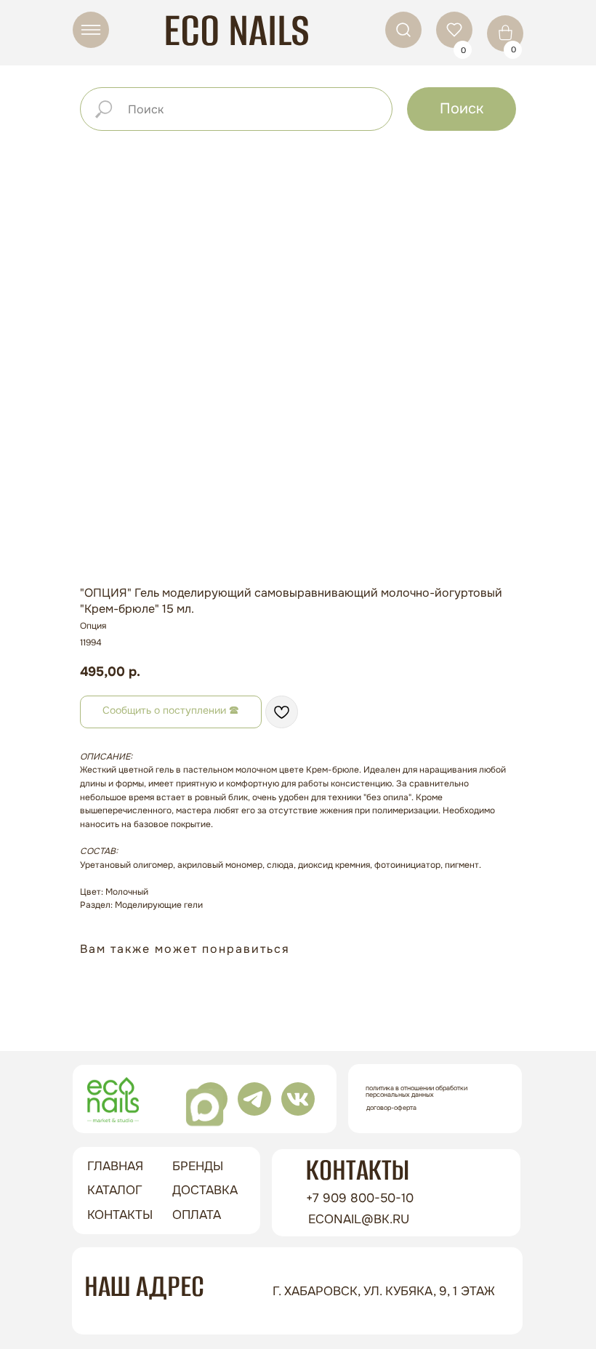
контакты (120, 1215)
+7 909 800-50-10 (360, 1198)
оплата (196, 1215)
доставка (205, 1190)
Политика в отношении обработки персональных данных (416, 1091)
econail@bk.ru (358, 1219)
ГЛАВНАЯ (115, 1166)
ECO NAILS (237, 30)
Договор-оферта (391, 1107)
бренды (197, 1166)
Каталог (114, 1190)
